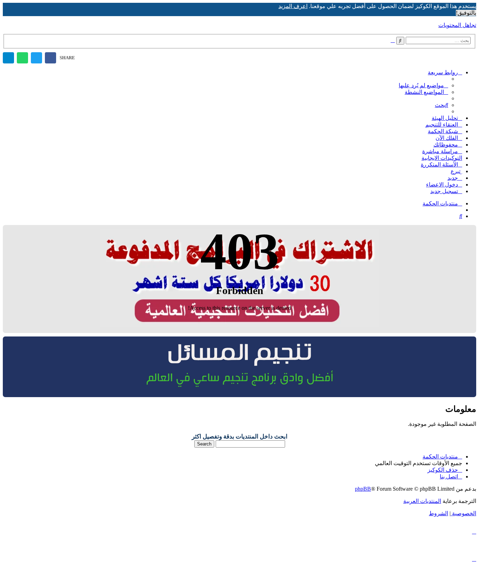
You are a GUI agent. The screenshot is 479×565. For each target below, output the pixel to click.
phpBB (363, 489)
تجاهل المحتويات (457, 25)
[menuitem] (423, 85)
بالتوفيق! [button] (466, 13)
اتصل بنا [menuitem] (449, 476)
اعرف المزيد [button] (293, 6)
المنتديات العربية (422, 501)
